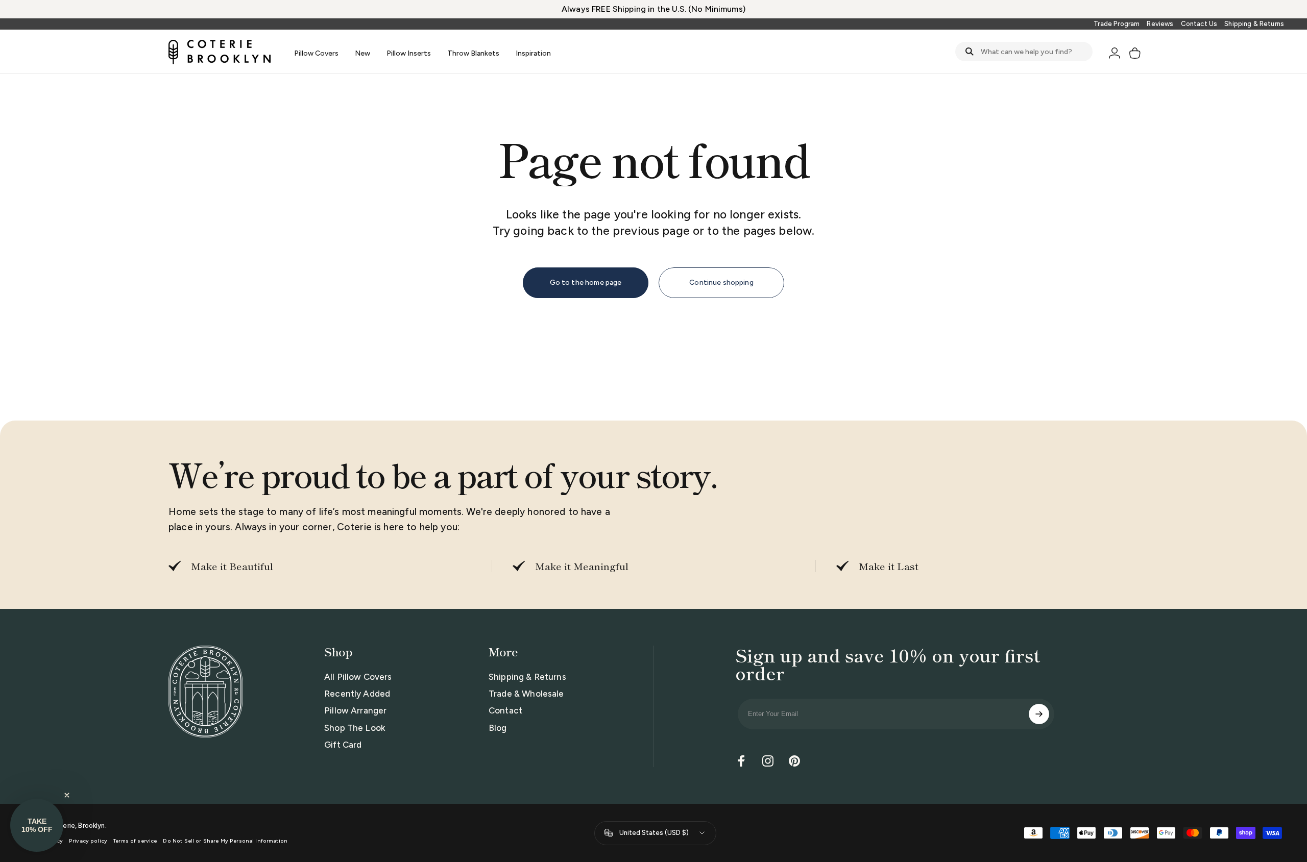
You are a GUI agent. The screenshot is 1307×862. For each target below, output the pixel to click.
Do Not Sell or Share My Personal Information (225, 841)
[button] (36, 825)
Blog (498, 728)
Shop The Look (354, 728)
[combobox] (1024, 51)
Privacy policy (88, 841)
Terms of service (135, 841)
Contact (505, 710)
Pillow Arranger (355, 710)
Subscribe (1039, 714)
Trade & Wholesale (526, 693)
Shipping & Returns (1254, 24)
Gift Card (342, 745)
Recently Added (357, 693)
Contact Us (1199, 24)
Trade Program (1117, 24)
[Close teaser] (66, 795)
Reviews (1160, 24)
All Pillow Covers (358, 677)
